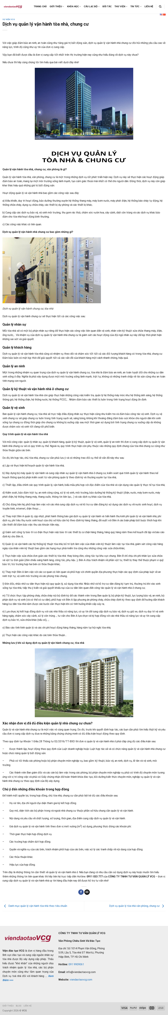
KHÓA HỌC (73, 6)
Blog (18, 1006)
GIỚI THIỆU (56, 6)
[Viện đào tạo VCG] (12, 6)
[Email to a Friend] (87, 892)
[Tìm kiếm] (160, 6)
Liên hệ (28, 1006)
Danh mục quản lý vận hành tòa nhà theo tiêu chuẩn (37, 905)
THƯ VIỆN (120, 6)
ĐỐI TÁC (107, 6)
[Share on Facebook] (81, 892)
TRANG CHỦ (40, 6)
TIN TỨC (134, 6)
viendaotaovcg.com (81, 979)
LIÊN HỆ (149, 6)
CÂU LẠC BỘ (90, 6)
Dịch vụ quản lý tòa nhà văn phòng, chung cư (134, 905)
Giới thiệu (8, 1006)
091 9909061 (76, 964)
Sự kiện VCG (8, 19)
